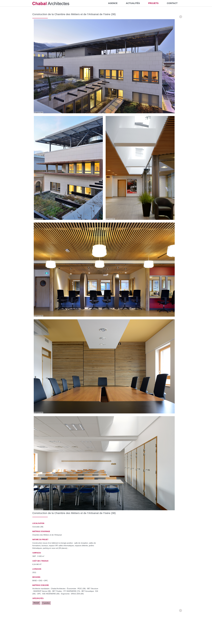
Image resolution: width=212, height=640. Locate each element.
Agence (113, 3)
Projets (153, 3)
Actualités (133, 3)
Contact (172, 3)
